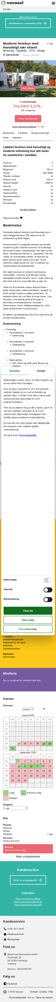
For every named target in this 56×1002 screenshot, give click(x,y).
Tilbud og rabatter (44, 997)
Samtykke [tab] (14, 370)
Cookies (43, 991)
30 (50, 743)
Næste (43, 708)
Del (51, 43)
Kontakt (34, 991)
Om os (31, 997)
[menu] (53, 3)
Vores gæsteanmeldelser (24, 126)
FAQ (51, 991)
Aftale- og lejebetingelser (28, 856)
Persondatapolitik (17, 997)
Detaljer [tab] (41, 370)
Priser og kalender (28, 118)
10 (31, 766)
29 (43, 743)
